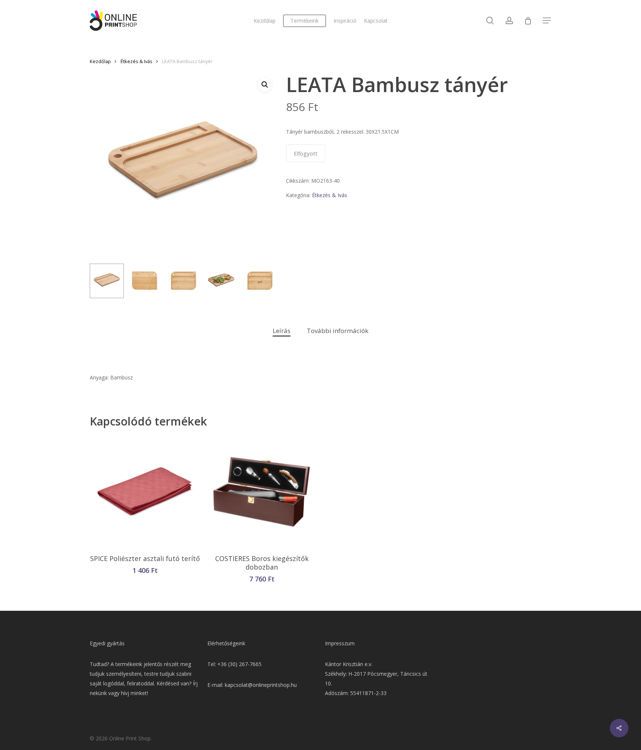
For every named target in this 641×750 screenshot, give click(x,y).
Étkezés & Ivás (136, 61)
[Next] (265, 281)
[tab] (281, 331)
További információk (337, 330)
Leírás (281, 330)
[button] (265, 84)
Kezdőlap (100, 61)
